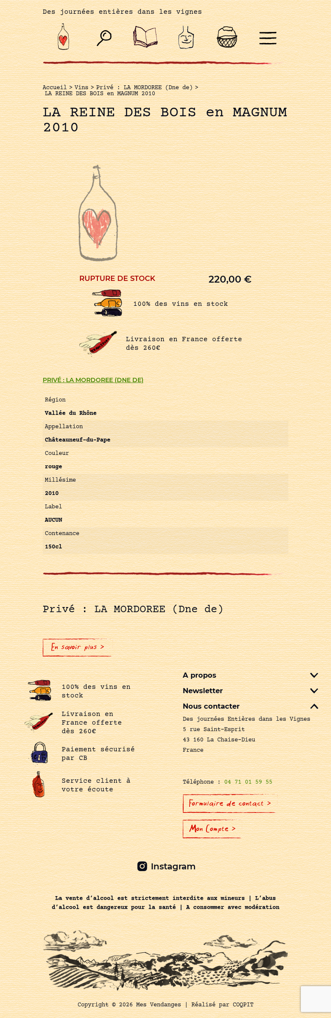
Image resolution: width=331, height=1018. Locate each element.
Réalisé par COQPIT (222, 1005)
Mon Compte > (212, 829)
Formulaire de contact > (230, 803)
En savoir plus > (77, 647)
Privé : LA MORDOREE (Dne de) (93, 380)
